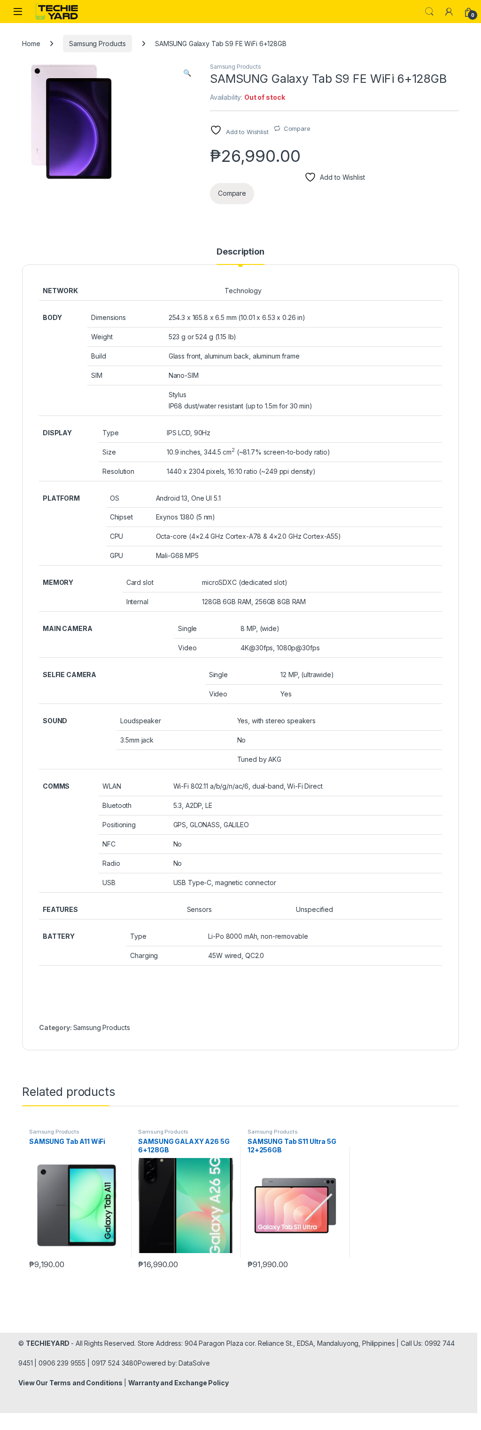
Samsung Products (97, 44)
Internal (137, 602)
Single (187, 628)
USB (109, 883)
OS (114, 498)
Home (31, 44)
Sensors (199, 909)
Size (109, 452)
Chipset (121, 517)
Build (98, 356)
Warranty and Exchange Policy (178, 1383)
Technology (243, 291)
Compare (297, 128)
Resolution (118, 471)
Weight (101, 337)
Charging (144, 955)
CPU (117, 536)
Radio (111, 863)
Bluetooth (117, 805)
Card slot (140, 582)
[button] (187, 73)
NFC (109, 844)
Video (187, 648)
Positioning (118, 825)
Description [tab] (240, 252)
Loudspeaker (140, 721)
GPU (117, 555)
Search (429, 12)
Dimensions (108, 317)
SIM (96, 375)
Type (110, 433)
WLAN (111, 786)
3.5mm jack (137, 740)
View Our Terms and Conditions (71, 1383)
